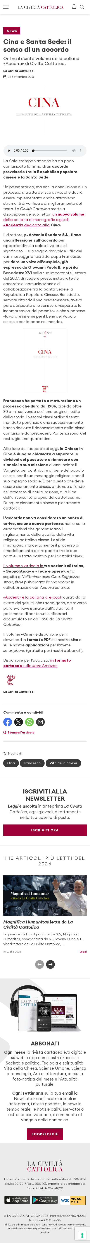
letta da (38, 924)
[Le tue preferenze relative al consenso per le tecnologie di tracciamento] (82, 1235)
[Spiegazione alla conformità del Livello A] (73, 1200)
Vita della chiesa (63, 763)
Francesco (32, 763)
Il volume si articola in (23, 565)
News (12, 31)
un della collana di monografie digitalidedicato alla (43, 219)
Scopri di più (45, 1134)
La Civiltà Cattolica (18, 71)
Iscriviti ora (45, 830)
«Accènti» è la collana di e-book (32, 597)
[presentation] (39, 964)
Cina (11, 763)
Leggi (83, 951)
